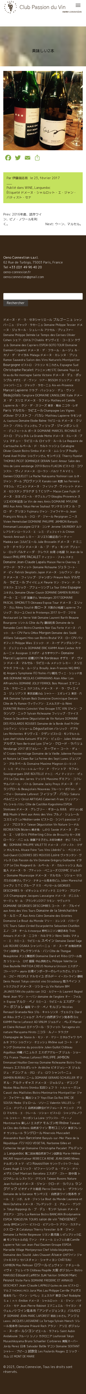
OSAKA (24, 946)
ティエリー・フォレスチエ (57, 557)
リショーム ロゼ (17, 961)
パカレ (21, 804)
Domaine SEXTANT (68, 1346)
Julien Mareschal (71, 880)
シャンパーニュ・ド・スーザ (48, 946)
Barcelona (39, 1173)
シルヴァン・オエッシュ (32, 1042)
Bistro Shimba (30, 1088)
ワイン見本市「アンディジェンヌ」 (42, 1311)
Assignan (22, 653)
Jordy (6, 1224)
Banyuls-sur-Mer (53, 1138)
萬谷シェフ (32, 1098)
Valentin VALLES (60, 1103)
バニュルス (30, 1052)
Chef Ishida (50, 1250)
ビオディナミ (48, 891)
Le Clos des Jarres (21, 779)
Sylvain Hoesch (64, 1321)
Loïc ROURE (11, 946)
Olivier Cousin (12, 451)
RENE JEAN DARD (59, 1158)
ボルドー (51, 976)
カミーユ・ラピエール (49, 1002)
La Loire (39, 1118)
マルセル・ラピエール (27, 410)
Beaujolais (12, 395)
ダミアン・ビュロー (50, 739)
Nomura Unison (55, 966)
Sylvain (62, 1209)
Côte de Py (10, 703)
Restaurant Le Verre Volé (20, 618)
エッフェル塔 (61, 1240)
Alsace (56, 1255)
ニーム (30, 1078)
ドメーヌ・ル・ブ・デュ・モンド (47, 547)
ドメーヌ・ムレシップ (53, 451)
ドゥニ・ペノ (53, 774)
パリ (22, 1143)
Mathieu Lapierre (57, 416)
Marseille (9, 1250)
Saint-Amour (59, 461)
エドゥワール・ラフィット (43, 1027)
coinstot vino (38, 981)
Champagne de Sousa (17, 1037)
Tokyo (25, 981)
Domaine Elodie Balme (33, 421)
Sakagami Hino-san (26, 638)
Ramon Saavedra (14, 360)
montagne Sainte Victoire (35, 375)
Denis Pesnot (11, 981)
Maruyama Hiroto (25, 1032)
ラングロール (33, 1133)
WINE (29, 188)
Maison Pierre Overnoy (61, 562)
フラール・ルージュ (26, 668)
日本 (23, 1346)
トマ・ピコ (25, 1164)
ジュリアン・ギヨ (69, 380)
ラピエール (54, 421)
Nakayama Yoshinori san (57, 476)
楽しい (25, 1123)
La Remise (32, 1214)
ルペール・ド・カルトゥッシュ (40, 446)
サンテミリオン (61, 506)
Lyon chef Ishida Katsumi (19, 739)
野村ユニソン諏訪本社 (55, 931)
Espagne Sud (69, 365)
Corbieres (54, 1341)
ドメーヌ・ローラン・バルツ (41, 471)
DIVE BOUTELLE (34, 774)
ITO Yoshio (39, 673)
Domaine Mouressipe (20, 875)
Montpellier (67, 1093)
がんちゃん (13, 850)
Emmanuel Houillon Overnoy (21, 1062)
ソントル (23, 623)
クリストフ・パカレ (30, 415)
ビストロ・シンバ (52, 819)
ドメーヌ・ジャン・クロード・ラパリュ (48, 1184)
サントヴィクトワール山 (64, 1164)
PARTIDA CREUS (32, 966)
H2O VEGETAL (36, 1143)
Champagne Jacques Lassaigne (31, 896)
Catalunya (26, 1229)
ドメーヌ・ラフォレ (37, 400)
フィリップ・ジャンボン (55, 425)
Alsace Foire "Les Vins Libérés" (41, 850)
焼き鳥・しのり (41, 830)
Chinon (70, 532)
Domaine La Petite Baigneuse (22, 1234)
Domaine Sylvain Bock (23, 698)
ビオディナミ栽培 (29, 1189)
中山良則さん (43, 961)
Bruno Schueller (35, 1341)
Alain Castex (66, 648)
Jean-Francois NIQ (61, 668)
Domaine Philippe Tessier (60, 325)
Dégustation (43, 728)
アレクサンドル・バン (34, 951)
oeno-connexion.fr (17, 272)
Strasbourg (54, 981)
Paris (7, 410)
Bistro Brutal (48, 638)
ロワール (40, 1264)
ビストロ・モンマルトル (65, 734)
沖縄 (19, 1052)
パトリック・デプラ (66, 729)
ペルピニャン (12, 799)
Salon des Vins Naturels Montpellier (53, 360)
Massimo (52, 779)
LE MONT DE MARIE (22, 1356)
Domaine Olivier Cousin (29, 592)
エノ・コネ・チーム (15, 931)
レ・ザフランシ (73, 1189)
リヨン (46, 1234)
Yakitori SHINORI (58, 1275)
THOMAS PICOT (13, 461)
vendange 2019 (31, 466)
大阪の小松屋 (56, 607)
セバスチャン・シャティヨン (38, 1260)
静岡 (80, 976)
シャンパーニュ (62, 1073)
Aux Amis (29, 916)
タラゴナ (63, 1032)
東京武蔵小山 (35, 693)
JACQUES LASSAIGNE (25, 1321)
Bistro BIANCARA (52, 1214)
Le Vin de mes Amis (37, 501)
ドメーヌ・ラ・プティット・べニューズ (34, 870)
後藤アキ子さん (39, 840)
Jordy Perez (11, 1346)
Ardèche (44, 1067)
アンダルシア (69, 643)
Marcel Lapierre (15, 390)
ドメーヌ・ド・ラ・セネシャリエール (27, 320)
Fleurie (48, 582)
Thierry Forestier (45, 1229)
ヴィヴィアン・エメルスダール (46, 703)
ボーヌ (32, 431)
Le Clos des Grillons (16, 1128)
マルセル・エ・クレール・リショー (28, 1113)
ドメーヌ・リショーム (34, 986)
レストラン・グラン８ (32, 1179)
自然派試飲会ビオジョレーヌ (45, 1108)
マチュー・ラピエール (23, 441)
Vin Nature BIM (59, 986)
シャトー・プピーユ (15, 1351)
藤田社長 (49, 623)
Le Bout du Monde (53, 1199)
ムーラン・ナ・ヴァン (46, 769)
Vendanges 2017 (49, 598)
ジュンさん (30, 426)
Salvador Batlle (36, 1346)
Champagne (51, 410)
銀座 (32, 961)
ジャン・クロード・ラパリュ (63, 743)
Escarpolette (44, 926)
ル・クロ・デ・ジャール (38, 516)
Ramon (22, 703)
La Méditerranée (29, 819)
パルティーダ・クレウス (33, 552)
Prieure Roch (62, 577)
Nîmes (75, 1158)
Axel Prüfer (18, 456)
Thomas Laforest (30, 1057)
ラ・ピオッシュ (29, 891)
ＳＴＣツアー (43, 491)
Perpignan (61, 516)
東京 (58, 1295)
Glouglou (56, 496)
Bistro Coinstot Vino (30, 709)
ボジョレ (17, 1006)
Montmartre (11, 1123)
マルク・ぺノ (25, 1001)
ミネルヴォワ (68, 1037)
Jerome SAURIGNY (63, 527)
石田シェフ (46, 1088)
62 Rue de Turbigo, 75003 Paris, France (33, 262)
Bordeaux (52, 658)
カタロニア (45, 1336)
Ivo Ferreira (71, 481)
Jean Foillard (12, 1184)
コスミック (10, 819)
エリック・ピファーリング (37, 1169)
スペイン (47, 940)
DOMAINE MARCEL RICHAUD (57, 431)
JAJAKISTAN (11, 991)
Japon (41, 572)
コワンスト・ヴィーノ (58, 1118)
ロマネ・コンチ (41, 527)
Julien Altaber (73, 739)
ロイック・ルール (50, 441)
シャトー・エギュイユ (57, 693)
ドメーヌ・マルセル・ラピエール (28, 663)
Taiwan (75, 1123)
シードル (73, 824)
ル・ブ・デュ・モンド (42, 1209)
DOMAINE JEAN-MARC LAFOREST (28, 1316)
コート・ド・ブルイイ (65, 906)
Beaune (74, 618)
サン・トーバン (27, 997)
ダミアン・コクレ (70, 779)
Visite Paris (22, 1280)
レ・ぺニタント (72, 850)
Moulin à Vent (18, 814)
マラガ (7, 668)
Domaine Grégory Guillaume (57, 860)
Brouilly (44, 668)
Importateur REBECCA (30, 1158)
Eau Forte (57, 628)
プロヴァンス (32, 481)
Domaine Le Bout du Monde (23, 921)
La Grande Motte (41, 436)
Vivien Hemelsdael (15, 521)
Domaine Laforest (27, 794)
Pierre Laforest (23, 1022)
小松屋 (60, 552)
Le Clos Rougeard (21, 865)
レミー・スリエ (72, 663)
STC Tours (10, 926)
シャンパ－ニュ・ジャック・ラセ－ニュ (27, 385)
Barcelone (33, 1138)
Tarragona (68, 1027)
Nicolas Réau (11, 1088)
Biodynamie (72, 1214)
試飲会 (32, 1351)
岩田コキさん (58, 1316)
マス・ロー (64, 638)
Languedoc (42, 188)
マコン (51, 1346)
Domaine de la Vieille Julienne (51, 753)
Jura (33, 1290)
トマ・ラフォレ (70, 769)
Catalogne (67, 446)
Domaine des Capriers (24, 345)
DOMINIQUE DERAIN (37, 461)
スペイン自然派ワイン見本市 (54, 1017)
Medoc (18, 1103)
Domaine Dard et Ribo (51, 956)
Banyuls (72, 521)
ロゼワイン (69, 1255)
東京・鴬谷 (54, 405)
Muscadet (63, 1133)
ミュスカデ (47, 1295)
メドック (56, 663)
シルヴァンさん (36, 456)
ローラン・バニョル (16, 840)
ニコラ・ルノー (47, 1032)
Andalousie (10, 1336)
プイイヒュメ (34, 582)
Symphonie (25, 673)
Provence (70, 496)
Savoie (55, 830)
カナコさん (33, 688)
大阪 (55, 1270)
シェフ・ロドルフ (23, 340)
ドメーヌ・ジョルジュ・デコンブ (56, 1083)
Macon (57, 491)
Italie (70, 395)
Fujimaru (33, 511)
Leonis (7, 1321)
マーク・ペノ (39, 1007)
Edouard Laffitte (28, 1275)
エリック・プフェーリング (32, 587)
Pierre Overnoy (52, 1189)
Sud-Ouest (10, 855)
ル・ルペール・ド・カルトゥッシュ (54, 865)
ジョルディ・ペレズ (60, 1022)
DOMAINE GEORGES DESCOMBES (26, 906)
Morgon (45, 632)
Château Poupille (40, 1270)
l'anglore (28, 395)
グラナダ (28, 491)
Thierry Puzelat (72, 456)
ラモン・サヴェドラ (58, 901)
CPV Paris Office (27, 633)
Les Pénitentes (13, 734)
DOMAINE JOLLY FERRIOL (35, 683)
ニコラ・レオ (70, 405)
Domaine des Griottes (58, 916)
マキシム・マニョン (15, 486)
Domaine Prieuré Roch (33, 1326)
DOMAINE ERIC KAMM (42, 648)
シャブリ (8, 885)
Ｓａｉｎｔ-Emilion (15, 1301)
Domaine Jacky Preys (46, 784)
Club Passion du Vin (25, 860)
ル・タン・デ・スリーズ (31, 405)
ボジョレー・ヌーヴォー (43, 748)
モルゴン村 (50, 1123)
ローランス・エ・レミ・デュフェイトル (41, 532)
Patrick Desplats (26, 572)
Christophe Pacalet (18, 370)
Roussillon (41, 1163)
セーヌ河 (75, 835)
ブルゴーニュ (63, 319)
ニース (73, 516)
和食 (60, 481)
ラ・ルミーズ (12, 915)
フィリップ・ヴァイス (65, 713)
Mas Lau (42, 1290)
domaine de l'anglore (50, 997)
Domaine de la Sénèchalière (56, 910)
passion (70, 819)
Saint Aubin (67, 1331)
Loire (55, 854)
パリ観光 (52, 673)
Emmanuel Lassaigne (17, 527)
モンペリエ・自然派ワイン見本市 (55, 1194)
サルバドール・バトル (17, 784)
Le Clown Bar (25, 759)
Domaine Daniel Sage (68, 941)
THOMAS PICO (20, 1290)
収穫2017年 (36, 658)
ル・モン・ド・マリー (45, 1037)
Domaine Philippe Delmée (19, 335)
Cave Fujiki (69, 491)
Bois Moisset (60, 683)
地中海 (72, 1173)
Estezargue (34, 931)
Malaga (34, 355)
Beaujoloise (10, 956)
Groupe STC (53, 709)
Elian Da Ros (55, 1098)
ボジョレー (66, 1270)
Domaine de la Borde (50, 724)
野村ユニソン (58, 1128)
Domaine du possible (28, 1047)
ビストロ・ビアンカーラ (44, 1224)
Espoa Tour (51, 602)
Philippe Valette (62, 961)
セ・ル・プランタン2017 (30, 901)
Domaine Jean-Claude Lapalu (24, 562)
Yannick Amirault (14, 537)
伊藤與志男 (20, 178)
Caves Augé (11, 1169)
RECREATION (11, 830)
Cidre (39, 916)
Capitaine (12, 421)
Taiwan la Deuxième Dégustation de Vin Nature (33, 718)
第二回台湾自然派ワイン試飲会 (43, 1153)
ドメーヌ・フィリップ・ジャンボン (30, 577)
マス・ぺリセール (46, 885)
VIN (64, 709)
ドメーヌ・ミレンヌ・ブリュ (59, 355)
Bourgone (10, 623)
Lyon (39, 744)
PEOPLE (23, 976)
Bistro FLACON (52, 466)
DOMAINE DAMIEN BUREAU (62, 592)
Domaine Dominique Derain (58, 698)
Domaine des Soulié (17, 1255)
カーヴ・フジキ (67, 612)
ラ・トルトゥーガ (65, 1088)
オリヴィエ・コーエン (59, 340)
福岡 (27, 1007)
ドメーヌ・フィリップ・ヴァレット (51, 486)
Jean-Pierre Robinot (33, 1306)
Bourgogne (11, 364)
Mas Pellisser (24, 1265)
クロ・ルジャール (51, 991)
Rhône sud (55, 1042)
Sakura (75, 794)
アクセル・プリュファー (58, 330)
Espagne (74, 587)
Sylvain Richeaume (39, 713)
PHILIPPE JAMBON (56, 1057)
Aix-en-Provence (62, 385)
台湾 (53, 552)
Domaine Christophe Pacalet (46, 1148)
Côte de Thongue (60, 951)
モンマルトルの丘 (17, 1240)
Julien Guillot (52, 1047)
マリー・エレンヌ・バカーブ (61, 921)
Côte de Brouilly (56, 835)
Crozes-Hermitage (19, 753)
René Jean (10, 997)
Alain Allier (61, 678)
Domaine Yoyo (66, 370)
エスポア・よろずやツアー (44, 653)
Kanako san (49, 481)
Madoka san (11, 542)
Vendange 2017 (14, 749)
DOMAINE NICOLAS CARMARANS (31, 678)
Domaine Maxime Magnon (45, 764)
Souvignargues (13, 774)
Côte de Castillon (36, 804)
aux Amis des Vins (40, 814)
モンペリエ (54, 456)
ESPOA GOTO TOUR (51, 345)
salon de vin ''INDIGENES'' (58, 1219)
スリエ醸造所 (27, 956)
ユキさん (8, 592)
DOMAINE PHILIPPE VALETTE (28, 845)
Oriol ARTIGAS (31, 799)
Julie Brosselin (46, 542)
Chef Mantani (22, 1173)
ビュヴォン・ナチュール (64, 1265)
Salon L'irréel (26, 926)
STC (54, 370)
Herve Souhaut (40, 506)
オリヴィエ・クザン (37, 734)
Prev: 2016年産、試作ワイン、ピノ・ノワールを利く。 (22, 219)
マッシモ (40, 779)
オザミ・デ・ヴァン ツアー (30, 380)
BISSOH (53, 380)
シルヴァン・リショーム (17, 729)
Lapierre (70, 607)
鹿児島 (55, 1234)
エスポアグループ (49, 1052)
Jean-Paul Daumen (39, 1245)
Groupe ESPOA (61, 1245)
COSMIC (63, 870)
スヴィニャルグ (25, 1017)
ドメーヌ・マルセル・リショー (55, 875)
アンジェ (73, 1316)
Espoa (11, 1002)
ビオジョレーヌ (61, 1067)
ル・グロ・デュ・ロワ (37, 1073)
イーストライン (67, 976)
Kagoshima (55, 804)
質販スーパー (70, 1341)
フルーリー (57, 789)
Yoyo (44, 1098)
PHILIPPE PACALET (27, 557)
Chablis (39, 340)
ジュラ (62, 567)
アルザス (9, 743)
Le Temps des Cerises (51, 335)
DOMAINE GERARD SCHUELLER (55, 1078)
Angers (12, 673)
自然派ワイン (39, 1128)
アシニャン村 (42, 370)
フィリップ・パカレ (54, 794)
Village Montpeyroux (29, 1250)
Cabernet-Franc (53, 799)
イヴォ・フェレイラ (16, 1270)
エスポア (36, 1123)
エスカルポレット (25, 1067)
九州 (44, 1275)
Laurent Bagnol (72, 991)
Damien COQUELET (15, 476)
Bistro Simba (30, 451)
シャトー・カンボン (21, 1118)
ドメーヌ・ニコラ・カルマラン (34, 936)
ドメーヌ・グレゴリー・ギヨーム (37, 809)
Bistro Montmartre (45, 1093)
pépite (23, 971)
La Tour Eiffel (58, 587)
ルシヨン (28, 1331)
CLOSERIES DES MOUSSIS (34, 855)
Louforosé (59, 1336)
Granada (21, 1012)
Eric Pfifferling (32, 834)
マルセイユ (37, 976)
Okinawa (36, 603)
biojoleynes (65, 1250)
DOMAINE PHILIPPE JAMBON (47, 521)
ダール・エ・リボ (14, 598)
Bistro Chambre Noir (37, 628)
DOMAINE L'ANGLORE (50, 395)
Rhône (64, 1123)
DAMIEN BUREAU (14, 1078)
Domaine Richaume (45, 567)
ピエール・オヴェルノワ (35, 496)
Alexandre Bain (14, 1138)
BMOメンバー (20, 1224)
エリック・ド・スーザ (46, 643)
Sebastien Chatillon (66, 926)
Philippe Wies (23, 643)
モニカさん (52, 365)
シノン (34, 1336)
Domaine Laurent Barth (53, 618)
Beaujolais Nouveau (35, 789)
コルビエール (28, 542)
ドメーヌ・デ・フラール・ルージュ (51, 350)
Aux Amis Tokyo (20, 506)
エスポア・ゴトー (56, 1173)
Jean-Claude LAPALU (34, 1285)
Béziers (26, 830)
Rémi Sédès (62, 936)
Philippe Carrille (59, 1290)
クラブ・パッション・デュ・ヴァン (52, 390)
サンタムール (15, 1133)
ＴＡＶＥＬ (67, 471)
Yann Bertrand (26, 744)
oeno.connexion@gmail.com (23, 277)
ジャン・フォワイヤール (54, 511)
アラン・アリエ (57, 1326)
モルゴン (55, 1007)
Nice (30, 1012)
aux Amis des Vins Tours (19, 911)
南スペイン (70, 981)
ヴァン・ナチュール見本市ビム (41, 880)
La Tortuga (47, 1321)
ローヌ (14, 1229)
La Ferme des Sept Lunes (51, 759)
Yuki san (20, 1245)
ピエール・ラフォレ (47, 1331)
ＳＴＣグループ (25, 885)
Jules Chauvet (41, 1255)
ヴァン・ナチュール (41, 1240)
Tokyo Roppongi (17, 1209)
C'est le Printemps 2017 (41, 612)
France (13, 1057)
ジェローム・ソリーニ (35, 1103)
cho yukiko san (30, 991)
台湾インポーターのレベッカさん (49, 971)
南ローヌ (40, 607)
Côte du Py (36, 623)
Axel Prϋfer (72, 724)
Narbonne (53, 1143)
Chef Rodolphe (71, 1295)
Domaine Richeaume (53, 1062)
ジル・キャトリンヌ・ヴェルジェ (54, 1012)
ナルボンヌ (10, 1164)
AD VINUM (40, 1022)
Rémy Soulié (25, 607)
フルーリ (24, 1336)
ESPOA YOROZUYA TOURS (20, 1219)
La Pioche (35, 476)
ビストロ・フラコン (33, 365)
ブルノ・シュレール (66, 814)
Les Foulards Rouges (51, 1351)
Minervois (49, 1133)
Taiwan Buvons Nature (62, 1179)
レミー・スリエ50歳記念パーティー (49, 537)
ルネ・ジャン (65, 1229)
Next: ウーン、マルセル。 (64, 224)
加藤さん (32, 598)
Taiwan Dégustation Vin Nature (47, 824)
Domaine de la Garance (18, 1194)
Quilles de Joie (58, 1285)
